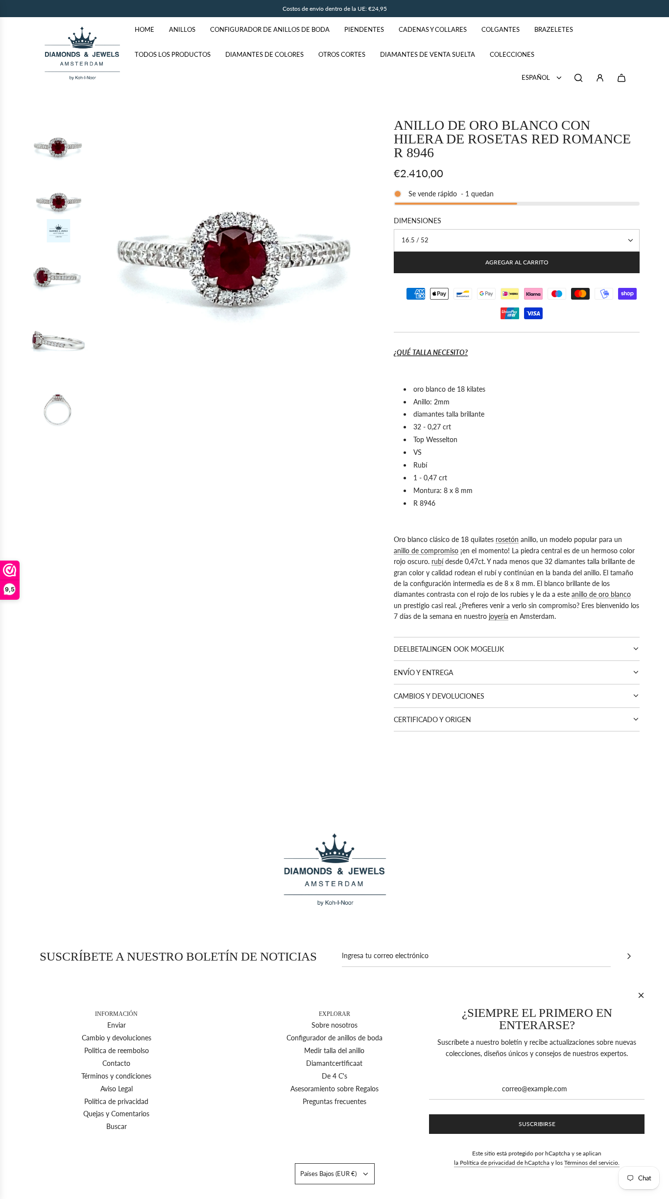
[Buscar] (578, 78)
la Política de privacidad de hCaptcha (502, 1162)
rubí (437, 561)
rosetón (507, 539)
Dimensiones (417, 220)
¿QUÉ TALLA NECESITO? (431, 352)
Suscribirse (537, 1124)
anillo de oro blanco (601, 594)
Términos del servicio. (592, 1162)
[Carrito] (621, 78)
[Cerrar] (641, 995)
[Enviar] (629, 956)
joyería (498, 616)
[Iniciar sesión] (600, 78)
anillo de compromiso (426, 550)
